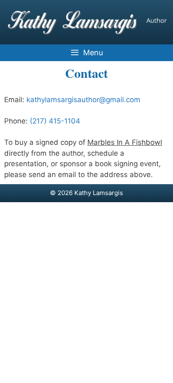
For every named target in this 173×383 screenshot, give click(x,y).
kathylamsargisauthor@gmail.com (83, 99)
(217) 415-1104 (55, 121)
